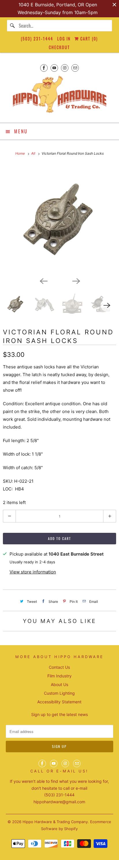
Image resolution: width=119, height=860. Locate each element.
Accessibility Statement (59, 701)
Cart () (88, 38)
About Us (59, 684)
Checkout (59, 47)
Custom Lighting (59, 693)
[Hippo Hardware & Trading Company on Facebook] (44, 67)
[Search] (12, 25)
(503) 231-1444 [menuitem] (37, 38)
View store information (33, 572)
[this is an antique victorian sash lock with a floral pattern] (59, 219)
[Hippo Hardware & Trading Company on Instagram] (64, 67)
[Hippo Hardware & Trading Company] (59, 96)
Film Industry (59, 675)
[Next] (75, 280)
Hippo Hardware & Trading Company (55, 821)
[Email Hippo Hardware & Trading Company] (75, 67)
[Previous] (43, 280)
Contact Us (59, 667)
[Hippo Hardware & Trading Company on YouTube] (54, 67)
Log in (63, 38)
